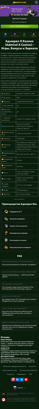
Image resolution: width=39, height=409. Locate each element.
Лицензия (10, 374)
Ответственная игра (9, 370)
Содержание (21, 374)
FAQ (30, 374)
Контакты (32, 366)
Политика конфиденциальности (14, 366)
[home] (19, 2)
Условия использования (28, 370)
